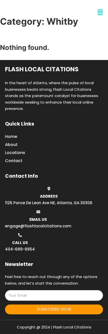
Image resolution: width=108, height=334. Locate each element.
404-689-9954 (20, 249)
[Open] (100, 12)
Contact (13, 161)
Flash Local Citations (42, 69)
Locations (15, 153)
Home (11, 136)
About (11, 144)
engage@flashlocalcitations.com (38, 226)
